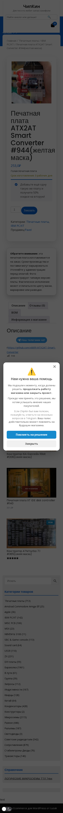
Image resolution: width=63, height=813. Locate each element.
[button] (7, 809)
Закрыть (31, 444)
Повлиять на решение (31, 434)
